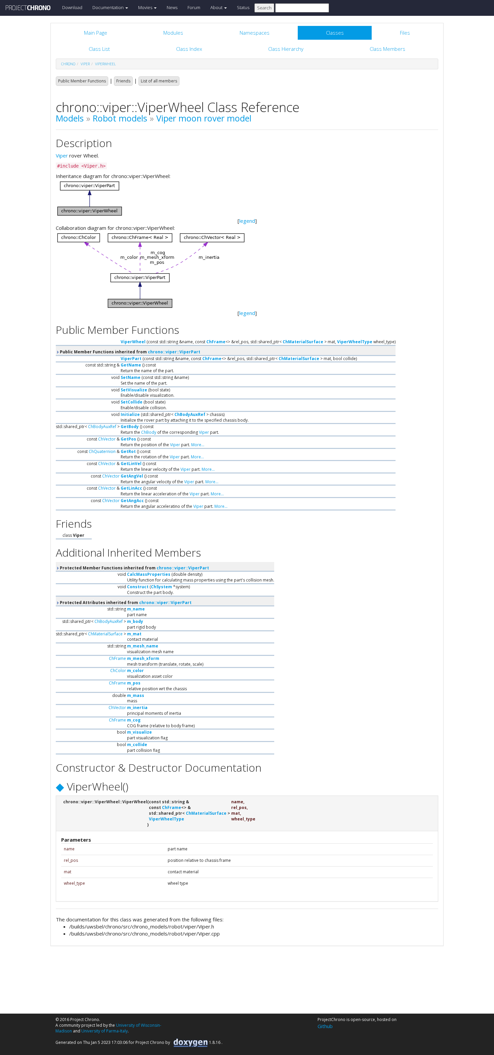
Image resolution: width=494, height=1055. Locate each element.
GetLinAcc (131, 488)
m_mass (135, 695)
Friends (123, 81)
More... (197, 445)
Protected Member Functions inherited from (134, 568)
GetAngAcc (132, 500)
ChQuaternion (102, 451)
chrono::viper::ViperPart (174, 352)
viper (85, 64)
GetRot (128, 451)
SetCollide (131, 402)
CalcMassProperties (148, 574)
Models (70, 118)
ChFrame (215, 342)
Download (72, 7)
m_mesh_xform (143, 658)
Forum (194, 7)
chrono (68, 64)
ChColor (118, 670)
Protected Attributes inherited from (125, 602)
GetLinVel (131, 463)
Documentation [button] (108, 7)
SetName (130, 377)
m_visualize (139, 732)
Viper (62, 155)
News (172, 7)
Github (325, 1026)
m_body (135, 621)
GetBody (130, 426)
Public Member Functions (82, 81)
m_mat (134, 634)
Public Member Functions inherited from (129, 352)
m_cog (133, 720)
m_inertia (137, 707)
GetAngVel (132, 476)
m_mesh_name (142, 646)
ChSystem (161, 587)
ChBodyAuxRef (189, 414)
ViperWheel (105, 64)
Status (243, 7)
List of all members (159, 81)
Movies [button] (145, 7)
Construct (138, 587)
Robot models (120, 118)
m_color (135, 670)
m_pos (133, 683)
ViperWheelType (354, 342)
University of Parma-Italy (104, 1031)
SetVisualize (134, 390)
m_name (136, 609)
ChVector (107, 439)
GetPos (128, 439)
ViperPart (131, 358)
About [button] (216, 7)
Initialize (130, 414)
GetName (131, 365)
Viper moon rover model (203, 118)
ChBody (148, 432)
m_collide (137, 744)
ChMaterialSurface (303, 342)
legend (247, 220)
